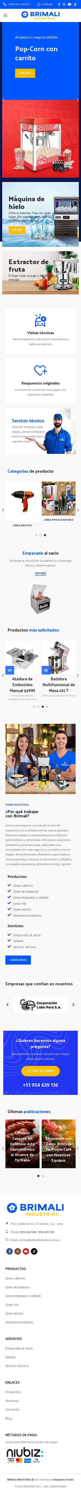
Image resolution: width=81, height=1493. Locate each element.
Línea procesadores (22, 696)
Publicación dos (59, 1159)
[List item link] (40, 935)
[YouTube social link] (70, 4)
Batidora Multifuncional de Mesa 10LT (58, 684)
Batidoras (70, 696)
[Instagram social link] (64, 4)
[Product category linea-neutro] (22, 505)
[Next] (74, 100)
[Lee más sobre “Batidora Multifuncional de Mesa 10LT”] (46, 670)
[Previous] (6, 100)
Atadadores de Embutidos (22, 699)
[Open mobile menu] (5, 15)
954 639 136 (46, 1232)
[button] (7, 1005)
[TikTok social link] (75, 4)
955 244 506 (28, 1232)
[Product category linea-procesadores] (59, 503)
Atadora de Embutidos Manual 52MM (22, 684)
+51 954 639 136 (40, 1085)
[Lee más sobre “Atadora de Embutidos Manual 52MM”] (9, 670)
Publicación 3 (23, 1159)
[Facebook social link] (59, 4)
